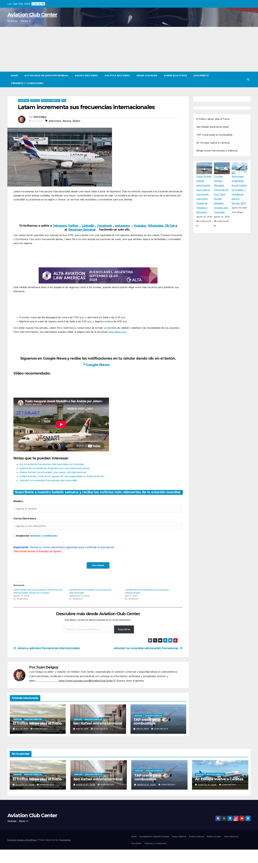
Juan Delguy (39, 116)
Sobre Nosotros (175, 75)
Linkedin (88, 225)
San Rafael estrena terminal (97, 723)
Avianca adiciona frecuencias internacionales (49, 648)
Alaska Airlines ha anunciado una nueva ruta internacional (52, 472)
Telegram (59, 225)
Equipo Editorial (86, 75)
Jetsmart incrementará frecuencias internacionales (48, 480)
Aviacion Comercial (50, 100)
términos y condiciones (43, 535)
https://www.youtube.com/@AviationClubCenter (86, 680)
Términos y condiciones (27, 83)
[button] (248, 79)
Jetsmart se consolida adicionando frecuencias (145, 648)
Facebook (104, 225)
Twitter (73, 225)
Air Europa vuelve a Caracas (213, 142)
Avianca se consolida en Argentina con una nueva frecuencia (54, 468)
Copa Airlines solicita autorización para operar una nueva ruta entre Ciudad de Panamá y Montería (203, 194)
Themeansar (65, 840)
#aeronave (55, 120)
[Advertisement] (129, 49)
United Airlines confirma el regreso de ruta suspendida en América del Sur (62, 476)
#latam (76, 120)
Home (14, 75)
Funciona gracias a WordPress (22, 840)
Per (63, 100)
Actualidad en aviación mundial (46, 75)
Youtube (139, 225)
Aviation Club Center (32, 14)
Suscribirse (124, 629)
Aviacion (35, 100)
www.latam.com (117, 331)
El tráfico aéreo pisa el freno (37, 723)
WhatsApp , (156, 225)
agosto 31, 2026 (25, 784)
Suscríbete (201, 75)
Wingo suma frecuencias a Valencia (217, 150)
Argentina (23, 100)
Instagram (122, 225)
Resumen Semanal (82, 229)
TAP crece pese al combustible (149, 721)
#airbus (67, 120)
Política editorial (117, 75)
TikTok (170, 225)
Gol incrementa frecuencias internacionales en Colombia (51, 464)
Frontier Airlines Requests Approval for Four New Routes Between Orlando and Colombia (221, 194)
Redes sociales (147, 75)
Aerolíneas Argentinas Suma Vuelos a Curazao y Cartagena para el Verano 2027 (239, 190)
